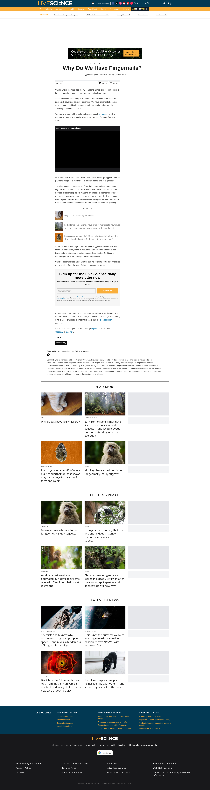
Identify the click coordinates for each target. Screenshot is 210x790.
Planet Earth (93, 9)
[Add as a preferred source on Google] (105, 752)
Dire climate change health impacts (66, 15)
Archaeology (60, 9)
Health (71, 9)
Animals (48, 9)
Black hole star (143, 15)
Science (81, 9)
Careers (20, 772)
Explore (126, 9)
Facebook (59, 332)
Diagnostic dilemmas (65, 723)
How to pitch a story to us (122, 772)
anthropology (61, 343)
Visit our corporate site (146, 745)
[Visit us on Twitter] (116, 3)
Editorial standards (71, 772)
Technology (114, 9)
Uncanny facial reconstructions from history (114, 728)
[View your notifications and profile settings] (164, 3)
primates (102, 114)
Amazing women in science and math (112, 722)
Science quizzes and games (150, 717)
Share (60, 83)
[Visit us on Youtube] (124, 3)
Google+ (69, 332)
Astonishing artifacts (64, 726)
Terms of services (83, 297)
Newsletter (116, 83)
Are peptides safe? (123, 15)
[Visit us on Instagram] (120, 3)
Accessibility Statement (28, 764)
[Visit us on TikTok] (131, 3)
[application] (87, 149)
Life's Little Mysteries (65, 717)
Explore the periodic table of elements (112, 725)
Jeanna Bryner (92, 74)
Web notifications (162, 768)
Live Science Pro (161, 15)
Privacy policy (23, 768)
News (124, 75)
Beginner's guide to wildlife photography (154, 720)
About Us (112, 764)
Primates (116, 64)
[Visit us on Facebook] (113, 3)
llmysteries (95, 329)
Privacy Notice (61, 299)
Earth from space (63, 720)
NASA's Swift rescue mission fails (97, 15)
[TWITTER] (49, 354)
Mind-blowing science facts (149, 728)
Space (103, 9)
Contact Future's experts (74, 764)
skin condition (106, 320)
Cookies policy (69, 768)
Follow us (104, 83)
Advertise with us (117, 768)
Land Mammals (104, 64)
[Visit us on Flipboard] (128, 3)
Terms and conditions (164, 764)
